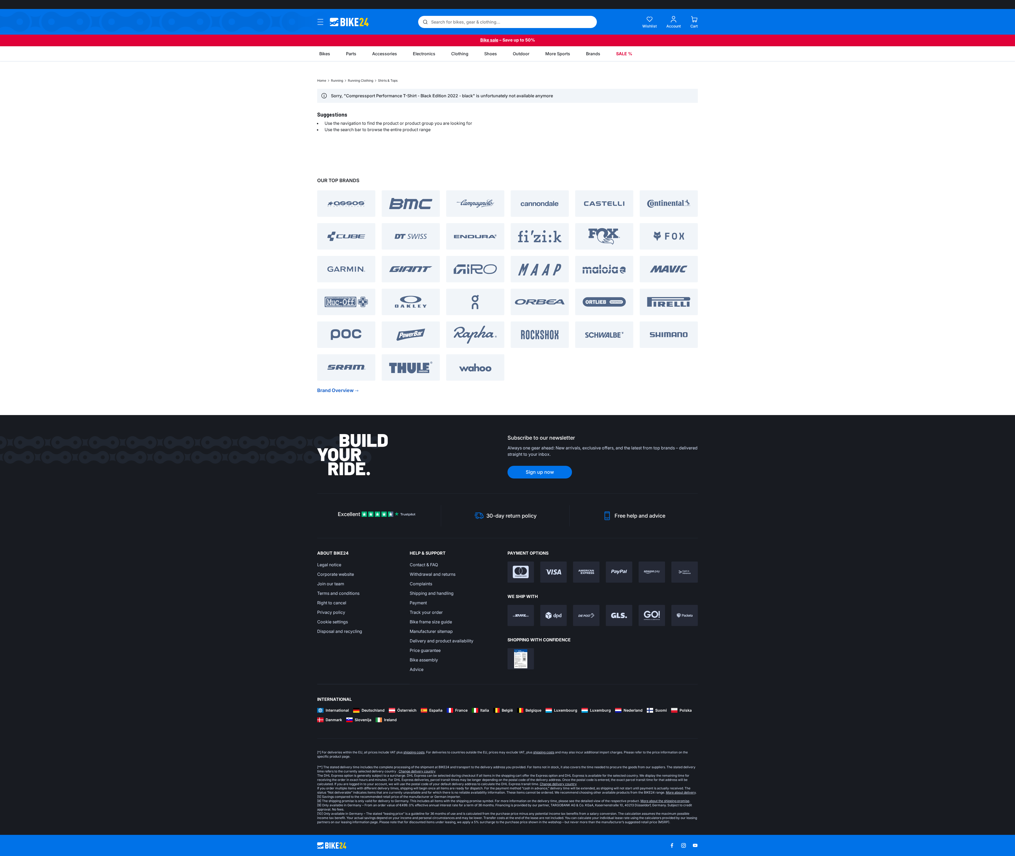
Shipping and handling (432, 593)
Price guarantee (425, 650)
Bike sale (489, 40)
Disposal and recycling (339, 631)
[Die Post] (586, 615)
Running (337, 80)
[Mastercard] (521, 572)
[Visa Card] (553, 572)
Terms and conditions (338, 593)
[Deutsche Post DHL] (521, 615)
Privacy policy (331, 612)
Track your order (426, 612)
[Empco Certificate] (521, 658)
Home (321, 80)
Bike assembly (424, 659)
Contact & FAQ (424, 564)
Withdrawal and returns (432, 574)
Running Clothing (360, 80)
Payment (418, 602)
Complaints (421, 583)
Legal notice (329, 564)
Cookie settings (332, 621)
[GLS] (619, 615)
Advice (416, 669)
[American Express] (586, 572)
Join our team (330, 583)
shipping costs (414, 752)
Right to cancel (331, 602)
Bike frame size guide (431, 621)
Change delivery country (417, 771)
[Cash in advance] (684, 572)
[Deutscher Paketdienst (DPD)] (553, 615)
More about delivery (681, 792)
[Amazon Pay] (652, 572)
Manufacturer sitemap (431, 631)
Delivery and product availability (441, 640)
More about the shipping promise (664, 801)
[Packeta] (684, 615)
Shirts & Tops (388, 80)
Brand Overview (335, 390)
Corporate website (335, 574)
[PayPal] (619, 572)
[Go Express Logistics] (652, 615)
